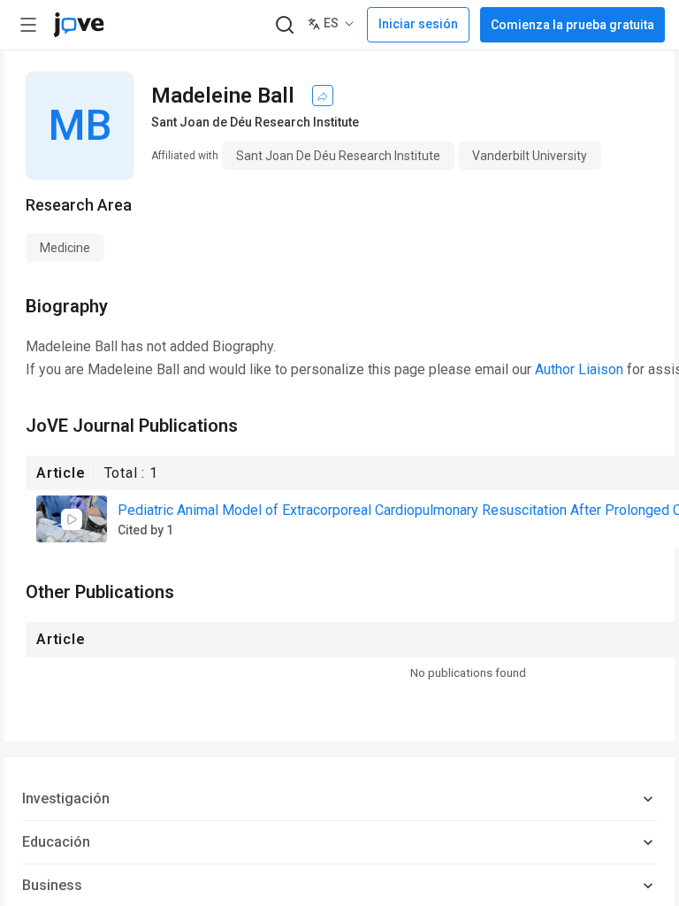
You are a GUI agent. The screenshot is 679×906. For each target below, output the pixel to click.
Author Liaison (579, 369)
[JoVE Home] (78, 24)
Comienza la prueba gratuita (572, 25)
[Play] (71, 519)
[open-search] (284, 25)
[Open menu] (28, 25)
